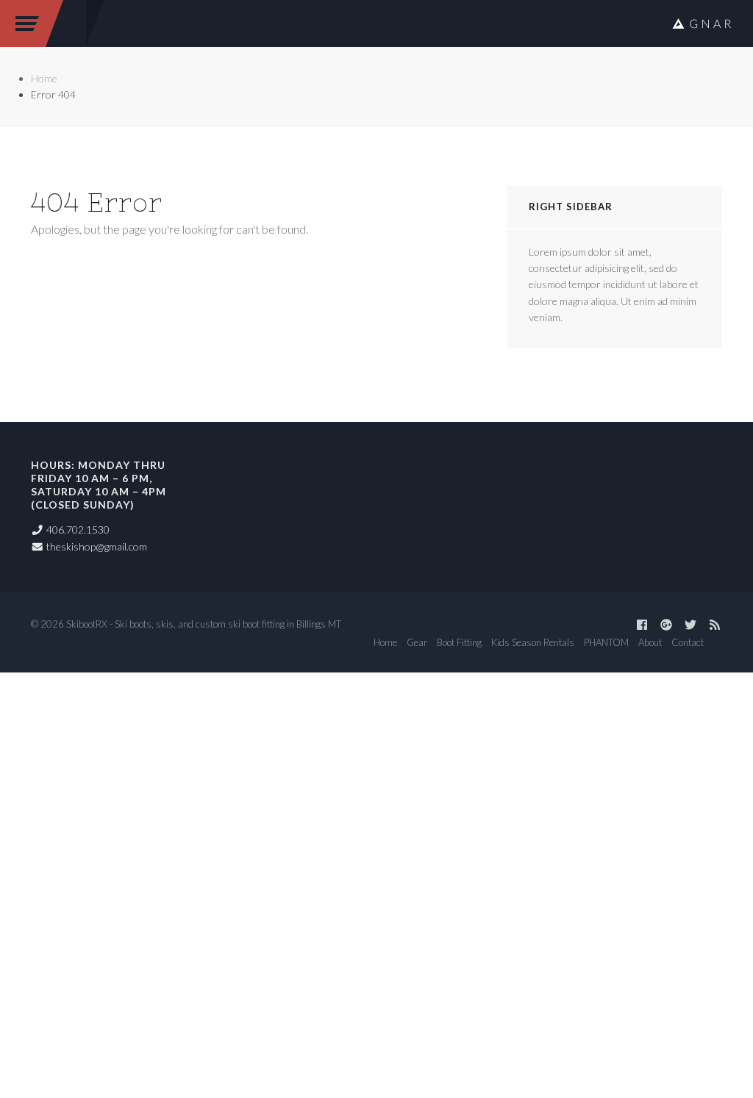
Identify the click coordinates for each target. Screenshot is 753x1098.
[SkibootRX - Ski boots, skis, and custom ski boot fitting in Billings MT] (701, 23)
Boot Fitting (459, 642)
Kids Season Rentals (532, 642)
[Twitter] (690, 624)
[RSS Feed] (714, 624)
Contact (687, 642)
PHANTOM (606, 642)
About (650, 642)
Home (44, 78)
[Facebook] (642, 624)
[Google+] (666, 624)
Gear (417, 642)
